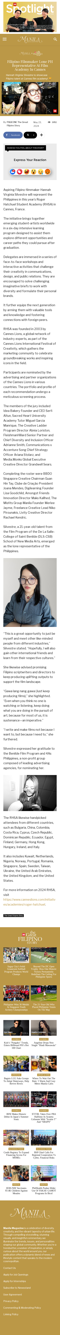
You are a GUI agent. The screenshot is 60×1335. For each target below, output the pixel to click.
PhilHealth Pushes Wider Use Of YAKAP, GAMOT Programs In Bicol (44, 1191)
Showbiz (16, 1039)
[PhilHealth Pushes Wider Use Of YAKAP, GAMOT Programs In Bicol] (44, 1173)
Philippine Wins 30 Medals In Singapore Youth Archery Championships (16, 1007)
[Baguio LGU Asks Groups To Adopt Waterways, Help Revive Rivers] (16, 1063)
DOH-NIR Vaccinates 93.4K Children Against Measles (16, 1191)
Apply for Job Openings (15, 1274)
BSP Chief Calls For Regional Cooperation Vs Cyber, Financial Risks (44, 1155)
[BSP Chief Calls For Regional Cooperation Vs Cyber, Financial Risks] (44, 1137)
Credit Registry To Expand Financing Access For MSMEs (16, 1155)
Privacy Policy (10, 1301)
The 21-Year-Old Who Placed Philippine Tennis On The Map (44, 1007)
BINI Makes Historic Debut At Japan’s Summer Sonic (16, 1117)
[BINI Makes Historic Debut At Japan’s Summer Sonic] (16, 1099)
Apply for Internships (14, 1281)
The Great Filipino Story (13, 915)
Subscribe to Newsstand (17, 1287)
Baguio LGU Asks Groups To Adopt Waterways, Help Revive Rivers (16, 1081)
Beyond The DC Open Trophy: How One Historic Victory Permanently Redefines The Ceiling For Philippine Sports (43, 971)
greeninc (16, 1075)
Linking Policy (10, 1314)
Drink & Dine (44, 1075)
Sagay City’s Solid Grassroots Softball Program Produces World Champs (16, 970)
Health (16, 1185)
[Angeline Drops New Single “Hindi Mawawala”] (44, 1028)
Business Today (16, 1149)
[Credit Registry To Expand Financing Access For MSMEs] (16, 1137)
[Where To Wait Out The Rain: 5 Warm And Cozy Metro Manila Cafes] (44, 1063)
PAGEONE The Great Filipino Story (17, 124)
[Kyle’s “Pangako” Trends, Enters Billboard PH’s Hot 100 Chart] (16, 1028)
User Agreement (12, 1294)
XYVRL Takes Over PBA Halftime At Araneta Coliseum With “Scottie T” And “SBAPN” (43, 1118)
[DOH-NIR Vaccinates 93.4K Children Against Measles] (16, 1173)
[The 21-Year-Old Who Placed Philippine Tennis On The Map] (44, 993)
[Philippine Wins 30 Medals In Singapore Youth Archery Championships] (16, 993)
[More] (41, 135)
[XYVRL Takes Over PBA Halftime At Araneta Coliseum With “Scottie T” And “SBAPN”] (44, 1099)
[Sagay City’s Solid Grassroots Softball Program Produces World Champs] (16, 955)
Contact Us (9, 1268)
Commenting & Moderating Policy (22, 1307)
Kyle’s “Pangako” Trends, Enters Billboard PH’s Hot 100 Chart (16, 1045)
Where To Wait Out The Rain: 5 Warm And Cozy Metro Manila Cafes (43, 1081)
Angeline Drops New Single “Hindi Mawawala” (44, 1044)
